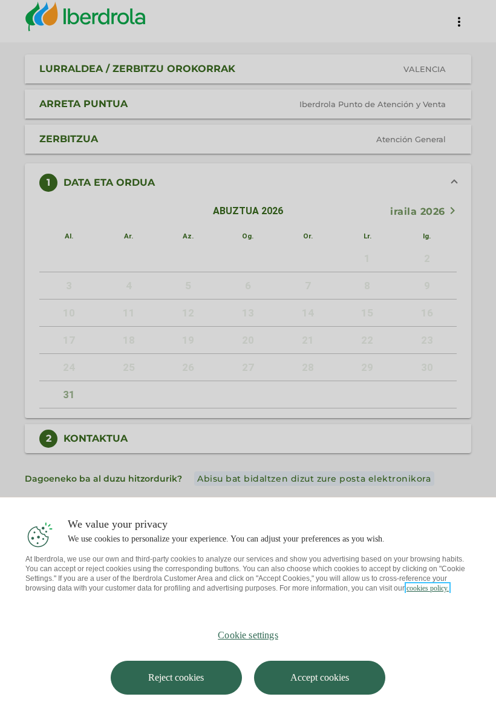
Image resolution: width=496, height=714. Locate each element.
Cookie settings (248, 635)
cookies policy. (427, 588)
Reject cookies (176, 677)
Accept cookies (319, 677)
